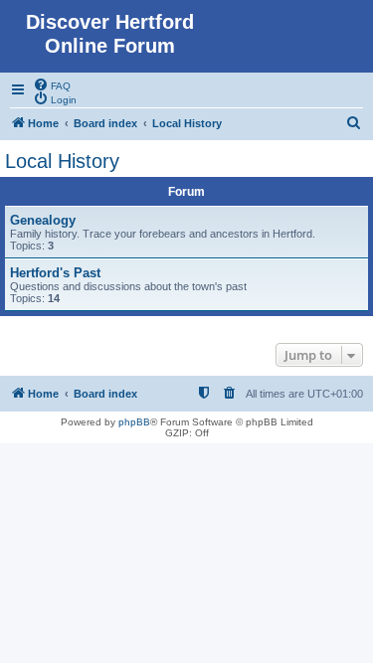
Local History (62, 161)
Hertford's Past (55, 272)
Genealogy (43, 220)
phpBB (134, 421)
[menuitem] (52, 84)
